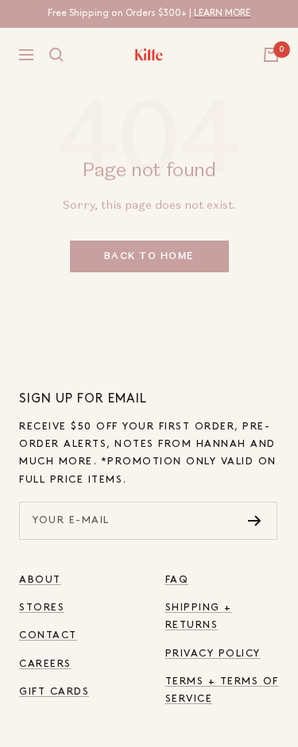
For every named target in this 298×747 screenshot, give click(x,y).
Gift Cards (54, 692)
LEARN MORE (222, 13)
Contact (48, 635)
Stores (41, 608)
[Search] (56, 55)
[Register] (254, 520)
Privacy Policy (213, 654)
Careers (45, 664)
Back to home (149, 256)
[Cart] (271, 55)
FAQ (177, 580)
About (40, 580)
